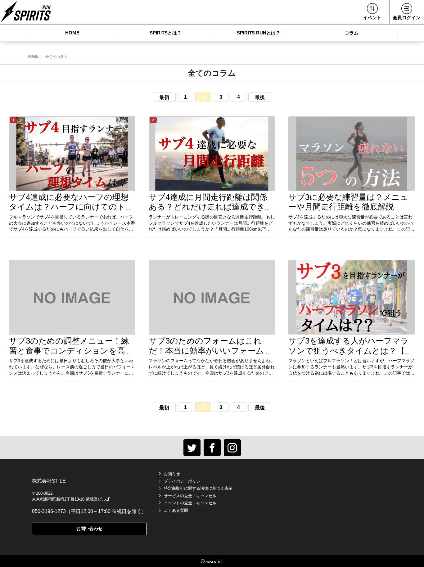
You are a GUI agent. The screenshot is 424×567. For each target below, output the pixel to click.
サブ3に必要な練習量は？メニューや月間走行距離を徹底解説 (348, 201)
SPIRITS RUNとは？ (258, 32)
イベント (372, 17)
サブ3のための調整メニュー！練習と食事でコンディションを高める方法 (71, 350)
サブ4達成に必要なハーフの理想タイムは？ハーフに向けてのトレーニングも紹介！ (71, 206)
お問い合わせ (89, 528)
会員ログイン (407, 17)
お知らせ (172, 473)
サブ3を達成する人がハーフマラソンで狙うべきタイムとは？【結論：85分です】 (350, 350)
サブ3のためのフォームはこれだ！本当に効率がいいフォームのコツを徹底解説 (211, 350)
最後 (260, 97)
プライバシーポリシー (184, 481)
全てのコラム (56, 57)
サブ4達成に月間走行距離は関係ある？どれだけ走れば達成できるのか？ (211, 206)
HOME (72, 32)
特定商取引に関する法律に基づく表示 (198, 488)
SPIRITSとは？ (166, 32)
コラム (352, 32)
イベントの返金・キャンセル (190, 503)
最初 (164, 97)
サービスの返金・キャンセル (190, 495)
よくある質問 (176, 510)
